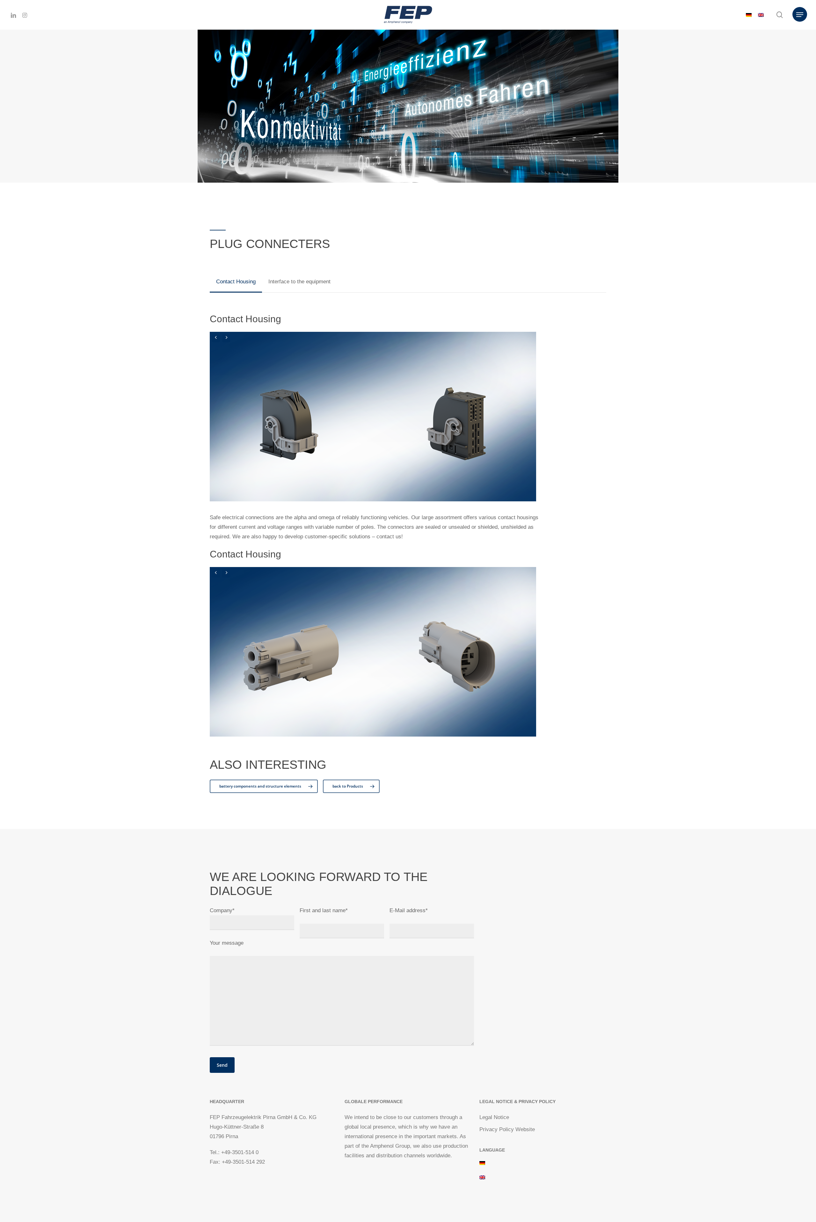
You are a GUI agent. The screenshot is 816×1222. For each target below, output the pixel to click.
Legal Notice (494, 1117)
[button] (799, 14)
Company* (222, 910)
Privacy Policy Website (507, 1129)
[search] (779, 14)
